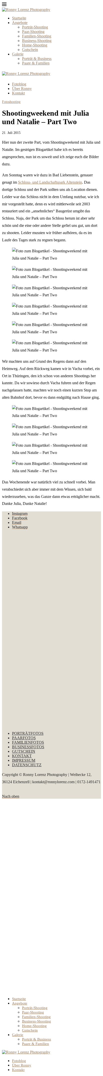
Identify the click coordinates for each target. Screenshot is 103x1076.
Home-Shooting (34, 45)
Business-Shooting (37, 40)
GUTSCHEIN (23, 751)
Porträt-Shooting (35, 27)
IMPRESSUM (23, 760)
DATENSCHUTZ (27, 765)
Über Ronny (22, 88)
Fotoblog (19, 84)
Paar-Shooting (33, 31)
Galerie (18, 54)
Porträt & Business (37, 58)
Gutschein (30, 49)
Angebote (20, 22)
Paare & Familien (36, 63)
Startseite (19, 18)
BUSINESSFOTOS (28, 747)
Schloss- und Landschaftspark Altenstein (50, 182)
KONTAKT (22, 756)
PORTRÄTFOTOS (28, 733)
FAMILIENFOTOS (28, 742)
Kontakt (18, 93)
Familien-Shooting (36, 36)
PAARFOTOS (24, 738)
